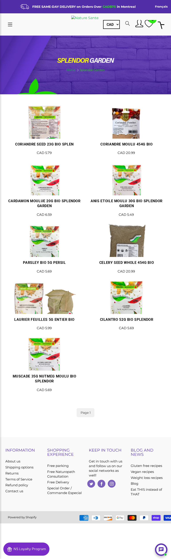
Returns (11, 473)
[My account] (138, 23)
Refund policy (16, 485)
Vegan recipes (142, 472)
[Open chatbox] (161, 549)
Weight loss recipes (147, 478)
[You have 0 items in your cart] (161, 24)
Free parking (58, 466)
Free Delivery (58, 482)
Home (70, 70)
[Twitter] (91, 484)
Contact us (14, 491)
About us (12, 461)
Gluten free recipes (146, 466)
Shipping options (19, 467)
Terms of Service (18, 479)
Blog (134, 484)
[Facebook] (101, 484)
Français (161, 6)
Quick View (44, 134)
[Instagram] (112, 484)
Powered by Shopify (22, 517)
